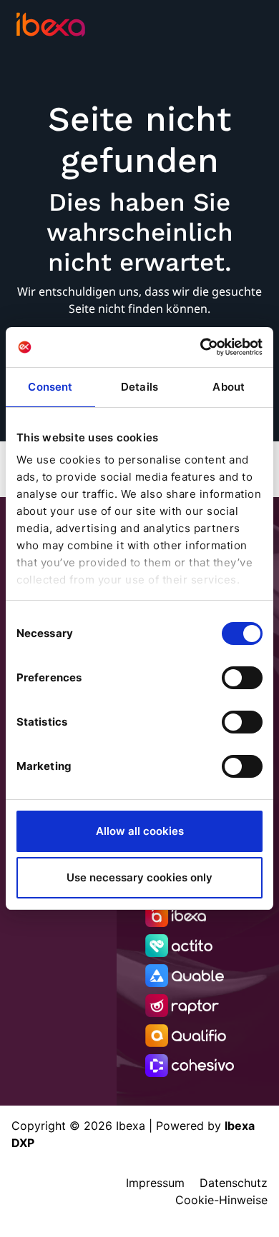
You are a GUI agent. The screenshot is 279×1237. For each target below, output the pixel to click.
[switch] (242, 677)
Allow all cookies (140, 831)
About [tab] (228, 387)
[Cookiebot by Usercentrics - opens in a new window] (201, 347)
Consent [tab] (50, 387)
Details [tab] (139, 387)
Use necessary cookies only (139, 877)
